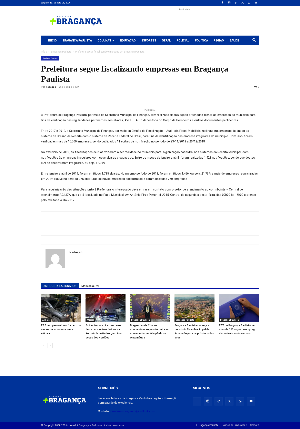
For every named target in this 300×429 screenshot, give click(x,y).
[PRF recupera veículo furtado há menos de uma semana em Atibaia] (61, 308)
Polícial (183, 40)
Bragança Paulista (77, 40)
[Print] (92, 96)
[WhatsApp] (249, 3)
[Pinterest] (73, 96)
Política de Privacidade (234, 425)
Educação (128, 40)
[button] (254, 40)
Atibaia (46, 320)
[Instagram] (229, 3)
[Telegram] (101, 96)
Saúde (234, 40)
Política (201, 40)
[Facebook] (222, 3)
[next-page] (50, 345)
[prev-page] (43, 345)
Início (52, 40)
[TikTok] (236, 3)
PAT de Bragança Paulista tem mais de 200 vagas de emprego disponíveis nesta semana (237, 329)
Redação (51, 87)
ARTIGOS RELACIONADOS (60, 286)
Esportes (148, 40)
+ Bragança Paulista (207, 425)
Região (219, 40)
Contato (254, 425)
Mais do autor (90, 286)
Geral (166, 40)
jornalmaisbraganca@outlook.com (132, 411)
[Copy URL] (45, 96)
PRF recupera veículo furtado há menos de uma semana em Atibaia (61, 329)
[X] (242, 3)
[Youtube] (256, 3)
